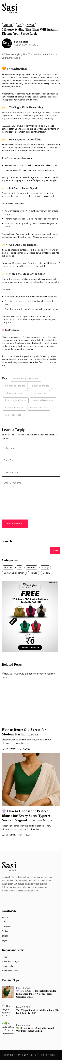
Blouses (8, 24)
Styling (30, 24)
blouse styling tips (40, 385)
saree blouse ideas (14, 407)
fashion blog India (38, 393)
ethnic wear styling (14, 393)
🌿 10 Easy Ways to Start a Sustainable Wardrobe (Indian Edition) (35, 1029)
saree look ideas (13, 414)
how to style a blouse (15, 400)
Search (7, 541)
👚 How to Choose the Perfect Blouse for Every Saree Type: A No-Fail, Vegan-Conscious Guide (27, 815)
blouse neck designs (15, 385)
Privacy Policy (8, 966)
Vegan (46, 572)
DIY (19, 24)
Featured (31, 567)
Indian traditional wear (43, 400)
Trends (33, 572)
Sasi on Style (21, 41)
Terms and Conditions (11, 971)
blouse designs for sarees (25, 378)
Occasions (6, 927)
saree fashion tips (38, 407)
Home (4, 957)
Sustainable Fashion (14, 572)
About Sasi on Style (10, 961)
